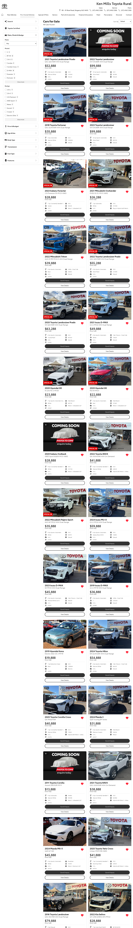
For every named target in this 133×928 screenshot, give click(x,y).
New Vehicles (11, 15)
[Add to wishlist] (82, 60)
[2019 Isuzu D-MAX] (109, 568)
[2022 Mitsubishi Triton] (64, 239)
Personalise (108, 15)
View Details (65, 88)
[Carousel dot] (54, 53)
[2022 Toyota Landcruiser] (109, 42)
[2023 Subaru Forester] (64, 173)
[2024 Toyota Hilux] (109, 634)
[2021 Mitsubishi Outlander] (109, 173)
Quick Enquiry (64, 83)
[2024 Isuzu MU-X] (109, 502)
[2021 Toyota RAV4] (109, 765)
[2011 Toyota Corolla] (64, 765)
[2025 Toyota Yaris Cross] (109, 831)
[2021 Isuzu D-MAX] (109, 305)
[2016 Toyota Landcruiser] (64, 897)
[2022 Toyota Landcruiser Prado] (109, 239)
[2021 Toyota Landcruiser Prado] (64, 42)
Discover (119, 15)
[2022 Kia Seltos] (109, 897)
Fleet (98, 15)
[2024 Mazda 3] (109, 700)
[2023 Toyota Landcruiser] (109, 108)
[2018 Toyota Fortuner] (64, 108)
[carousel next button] (84, 42)
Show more (20, 82)
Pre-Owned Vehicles (27, 15)
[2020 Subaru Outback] (64, 436)
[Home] (2, 14)
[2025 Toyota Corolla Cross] (64, 700)
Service (54, 15)
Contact (129, 15)
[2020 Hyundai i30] (64, 371)
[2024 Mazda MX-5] (64, 831)
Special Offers (43, 15)
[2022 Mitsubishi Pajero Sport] (64, 502)
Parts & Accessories (68, 15)
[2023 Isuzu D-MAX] (64, 568)
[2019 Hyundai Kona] (64, 634)
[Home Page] (4, 6)
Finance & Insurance (86, 15)
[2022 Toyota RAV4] (109, 436)
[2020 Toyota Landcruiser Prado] (64, 305)
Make (7, 40)
